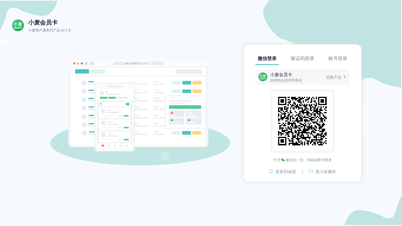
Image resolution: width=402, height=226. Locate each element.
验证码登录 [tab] (302, 58)
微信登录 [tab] (267, 58)
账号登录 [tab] (337, 58)
